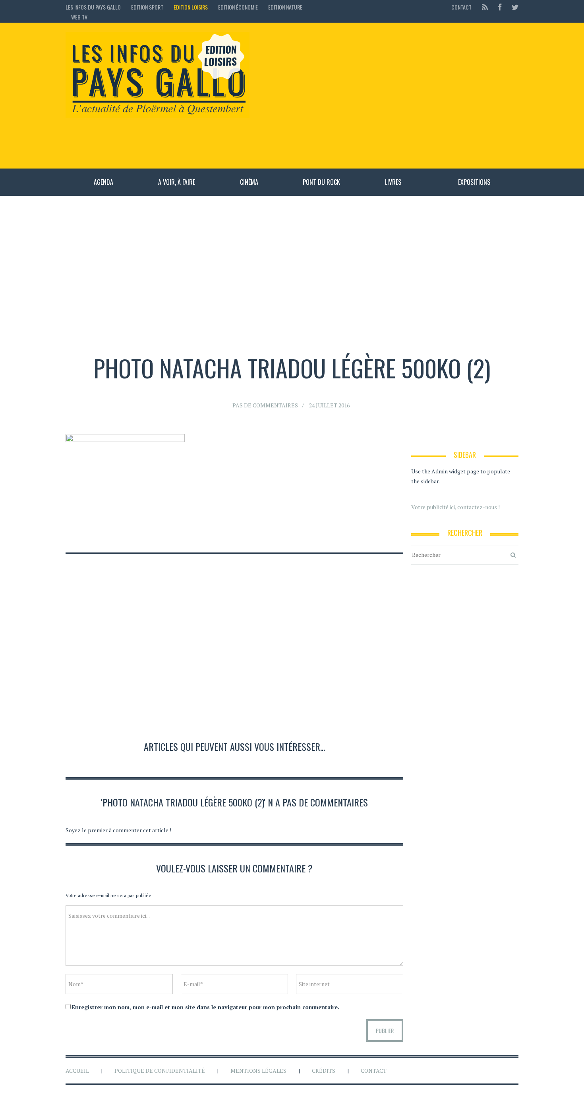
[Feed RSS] (485, 7)
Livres (393, 182)
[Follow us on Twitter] (512, 7)
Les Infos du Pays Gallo (93, 7)
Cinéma (249, 182)
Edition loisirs (191, 7)
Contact (461, 7)
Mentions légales (258, 1070)
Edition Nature (285, 7)
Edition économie (238, 7)
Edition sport (147, 7)
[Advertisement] (387, 95)
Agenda (103, 182)
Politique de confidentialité (159, 1070)
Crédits (323, 1070)
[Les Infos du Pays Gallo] (157, 75)
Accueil (77, 1070)
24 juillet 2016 (329, 405)
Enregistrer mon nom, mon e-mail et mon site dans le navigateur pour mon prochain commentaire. (205, 1007)
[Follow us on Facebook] (499, 7)
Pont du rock (321, 182)
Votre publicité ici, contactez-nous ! (455, 507)
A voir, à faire (176, 182)
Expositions (474, 182)
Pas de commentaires (265, 405)
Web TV (79, 17)
